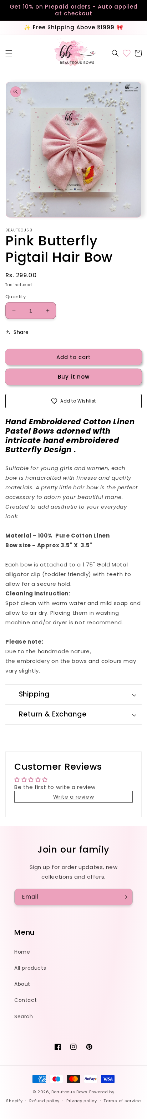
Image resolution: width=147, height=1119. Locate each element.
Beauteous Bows (69, 1092)
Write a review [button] (73, 796)
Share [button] (21, 332)
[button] (9, 53)
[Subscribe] (124, 897)
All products (30, 967)
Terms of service (122, 1101)
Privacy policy (81, 1101)
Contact (25, 1000)
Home (22, 951)
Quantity (15, 296)
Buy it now (74, 376)
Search (23, 1016)
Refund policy (44, 1101)
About (22, 984)
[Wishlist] (126, 53)
